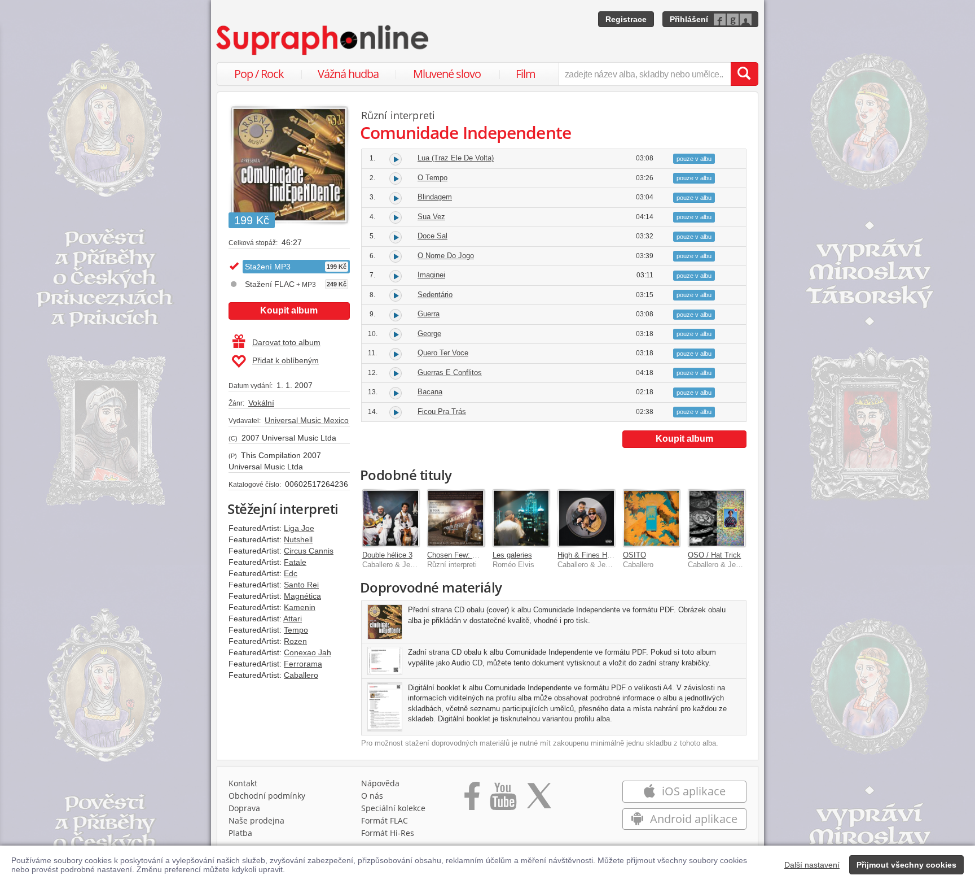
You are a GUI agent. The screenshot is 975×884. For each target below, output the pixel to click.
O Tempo (432, 177)
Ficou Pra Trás (442, 411)
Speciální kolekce (393, 808)
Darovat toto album (286, 342)
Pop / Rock (259, 73)
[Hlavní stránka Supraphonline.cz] (323, 40)
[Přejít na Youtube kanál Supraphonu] (503, 799)
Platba (240, 833)
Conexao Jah (307, 652)
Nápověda (380, 783)
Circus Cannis (308, 550)
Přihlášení (689, 19)
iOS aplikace (692, 791)
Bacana (430, 391)
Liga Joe (299, 528)
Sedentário (435, 294)
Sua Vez (431, 216)
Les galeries (512, 555)
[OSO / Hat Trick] (716, 518)
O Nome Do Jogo (446, 255)
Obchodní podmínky (267, 795)
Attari (292, 618)
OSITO (634, 555)
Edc (290, 573)
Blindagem (435, 197)
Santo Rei (301, 584)
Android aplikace (692, 818)
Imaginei (431, 275)
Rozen (295, 641)
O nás (372, 795)
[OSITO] (652, 518)
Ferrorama (303, 663)
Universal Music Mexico (307, 420)
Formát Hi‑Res (387, 833)
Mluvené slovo (447, 73)
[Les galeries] (521, 518)
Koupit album (289, 310)
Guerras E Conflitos (450, 372)
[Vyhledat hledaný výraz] (744, 74)
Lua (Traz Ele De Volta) (456, 158)
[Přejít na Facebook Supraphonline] (472, 799)
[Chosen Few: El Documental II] (456, 518)
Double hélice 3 (387, 555)
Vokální (261, 402)
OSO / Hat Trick (714, 555)
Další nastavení (812, 864)
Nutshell (298, 539)
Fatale (295, 562)
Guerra (429, 314)
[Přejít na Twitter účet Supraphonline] (539, 799)
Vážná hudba (348, 73)
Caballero (301, 675)
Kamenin (299, 607)
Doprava (244, 808)
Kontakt (243, 783)
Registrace (626, 19)
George (429, 333)
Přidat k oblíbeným (285, 360)
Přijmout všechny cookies (906, 864)
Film (525, 73)
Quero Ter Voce (443, 353)
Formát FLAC (384, 820)
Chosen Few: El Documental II (477, 555)
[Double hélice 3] (391, 518)
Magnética (302, 595)
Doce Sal (432, 236)
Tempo (296, 629)
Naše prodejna (256, 820)
